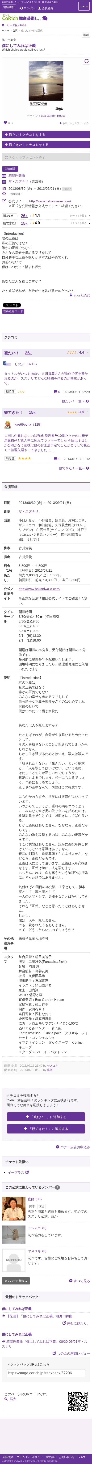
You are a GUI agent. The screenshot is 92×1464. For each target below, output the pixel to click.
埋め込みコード (13, 311)
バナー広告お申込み (16, 25)
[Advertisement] (46, 1437)
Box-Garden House (53, 115)
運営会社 (51, 1457)
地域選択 (9, 7)
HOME (5, 30)
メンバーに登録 (14, 1281)
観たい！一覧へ (73, 401)
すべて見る (82, 1281)
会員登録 (47, 8)
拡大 (13, 1399)
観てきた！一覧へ (72, 468)
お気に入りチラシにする (76, 123)
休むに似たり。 (78, 1323)
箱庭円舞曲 (16, 175)
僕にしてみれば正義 (19, 46)
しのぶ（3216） (26, 364)
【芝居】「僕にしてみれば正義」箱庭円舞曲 (39, 1316)
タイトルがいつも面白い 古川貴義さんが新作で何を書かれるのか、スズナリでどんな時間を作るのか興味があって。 (46, 378)
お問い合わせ (67, 1457)
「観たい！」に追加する (48, 1117)
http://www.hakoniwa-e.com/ (50, 201)
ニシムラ (37, 1228)
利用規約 (8, 1457)
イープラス (16, 1172)
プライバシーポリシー (29, 1457)
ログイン (29, 8)
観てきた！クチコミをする (29, 144)
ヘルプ (81, 1457)
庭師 (50, 1070)
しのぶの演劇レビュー (73, 1353)
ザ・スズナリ (18, 181)
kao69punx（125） (28, 424)
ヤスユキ (52, 1065)
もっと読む (82, 295)
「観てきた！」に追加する (48, 1129)
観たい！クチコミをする (27, 134)
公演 (15, 30)
